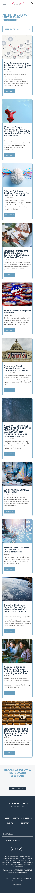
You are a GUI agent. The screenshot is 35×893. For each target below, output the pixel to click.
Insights (27, 818)
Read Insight (9, 91)
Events (10, 823)
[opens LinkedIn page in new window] (13, 849)
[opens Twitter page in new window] (20, 849)
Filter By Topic (11, 29)
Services (17, 818)
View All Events (17, 788)
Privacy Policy (17, 884)
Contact (25, 823)
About (7, 818)
